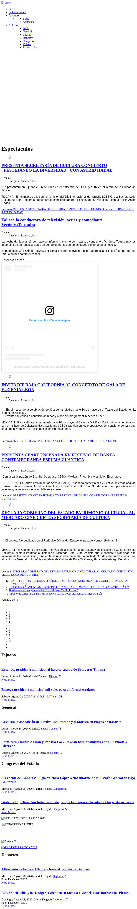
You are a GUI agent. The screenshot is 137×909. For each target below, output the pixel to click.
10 (10, 640)
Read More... (8, 679)
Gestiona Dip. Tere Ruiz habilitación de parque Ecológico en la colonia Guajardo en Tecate (67, 802)
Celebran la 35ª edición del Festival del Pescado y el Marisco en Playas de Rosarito (61, 722)
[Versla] (6, 2)
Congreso (58, 788)
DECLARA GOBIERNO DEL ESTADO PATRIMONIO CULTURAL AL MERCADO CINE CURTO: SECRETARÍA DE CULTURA (68, 515)
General (53, 728)
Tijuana (53, 676)
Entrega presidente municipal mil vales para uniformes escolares (48, 689)
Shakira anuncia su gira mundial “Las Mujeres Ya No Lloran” (43, 590)
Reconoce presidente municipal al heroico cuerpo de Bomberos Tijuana (53, 669)
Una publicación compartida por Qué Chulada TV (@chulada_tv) (49, 366)
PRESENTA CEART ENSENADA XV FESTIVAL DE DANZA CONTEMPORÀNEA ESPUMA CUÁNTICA (58, 457)
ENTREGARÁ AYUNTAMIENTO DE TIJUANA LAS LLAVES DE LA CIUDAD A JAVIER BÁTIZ (69, 587)
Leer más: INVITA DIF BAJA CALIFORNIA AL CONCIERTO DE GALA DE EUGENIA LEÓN (58, 440)
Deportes (58, 876)
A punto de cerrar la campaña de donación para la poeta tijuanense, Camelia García (55, 593)
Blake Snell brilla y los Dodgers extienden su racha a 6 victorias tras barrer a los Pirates (65, 893)
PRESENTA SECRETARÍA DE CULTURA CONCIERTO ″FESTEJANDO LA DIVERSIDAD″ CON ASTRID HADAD (57, 168)
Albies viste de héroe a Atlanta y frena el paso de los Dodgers (45, 869)
